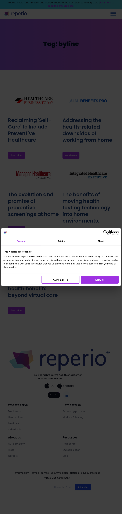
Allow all (99, 279)
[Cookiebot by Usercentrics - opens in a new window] (106, 232)
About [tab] (101, 241)
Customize (58, 279)
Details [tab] (61, 241)
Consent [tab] (21, 241)
